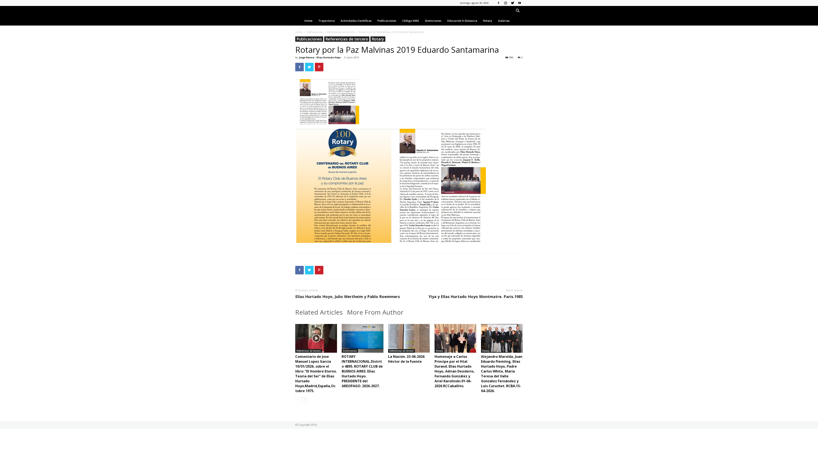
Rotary (487, 21)
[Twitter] (512, 3)
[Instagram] (505, 3)
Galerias (504, 21)
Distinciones (433, 21)
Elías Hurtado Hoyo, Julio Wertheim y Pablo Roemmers (347, 296)
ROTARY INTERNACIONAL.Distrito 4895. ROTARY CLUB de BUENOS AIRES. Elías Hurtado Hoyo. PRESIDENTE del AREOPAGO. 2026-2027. (362, 371)
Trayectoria (326, 21)
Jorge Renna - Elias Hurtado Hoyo (320, 57)
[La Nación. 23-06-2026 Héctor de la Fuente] (409, 338)
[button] (518, 11)
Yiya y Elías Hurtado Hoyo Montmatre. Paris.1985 (476, 296)
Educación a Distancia (462, 21)
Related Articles (319, 312)
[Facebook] (498, 3)
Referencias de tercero (341, 32)
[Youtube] (519, 3)
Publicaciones (386, 21)
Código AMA (410, 21)
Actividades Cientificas (356, 21)
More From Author (375, 312)
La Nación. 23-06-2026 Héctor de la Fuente (406, 359)
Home (308, 21)
